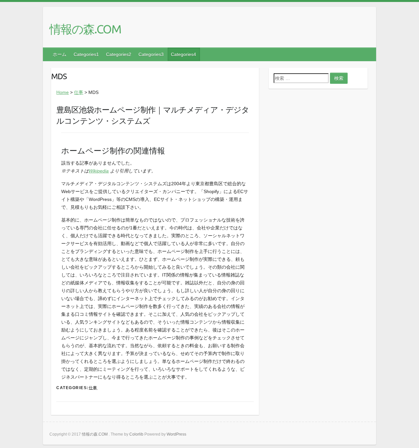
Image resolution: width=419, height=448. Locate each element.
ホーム (59, 54)
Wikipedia (99, 170)
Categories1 (86, 54)
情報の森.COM (85, 29)
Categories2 (118, 54)
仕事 (78, 92)
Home (62, 92)
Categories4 (183, 54)
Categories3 (151, 54)
